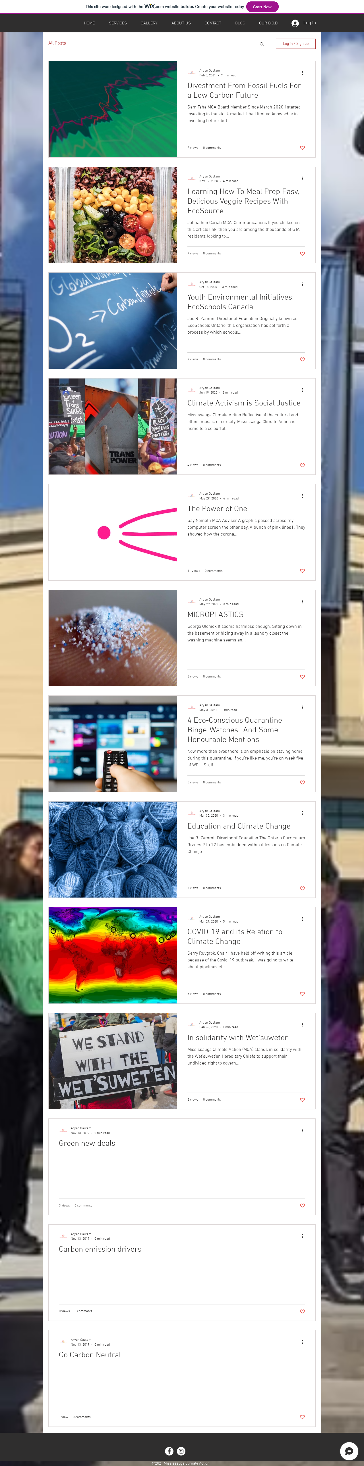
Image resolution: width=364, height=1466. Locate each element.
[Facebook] (169, 1451)
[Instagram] (181, 1451)
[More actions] (304, 72)
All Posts (57, 43)
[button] (261, 44)
